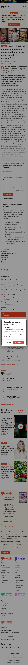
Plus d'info (8, 342)
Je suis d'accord (18, 342)
